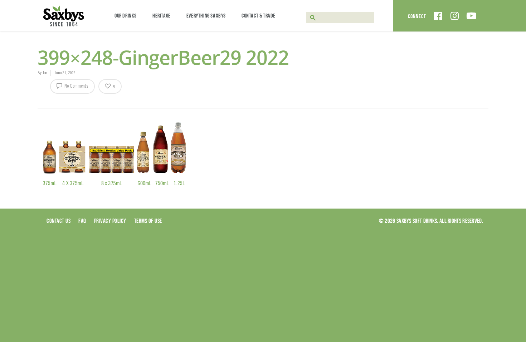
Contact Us (58, 221)
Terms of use (148, 221)
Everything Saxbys (206, 16)
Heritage (161, 16)
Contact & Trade (259, 16)
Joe (45, 73)
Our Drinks (126, 16)
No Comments (75, 86)
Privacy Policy (110, 221)
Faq (82, 221)
